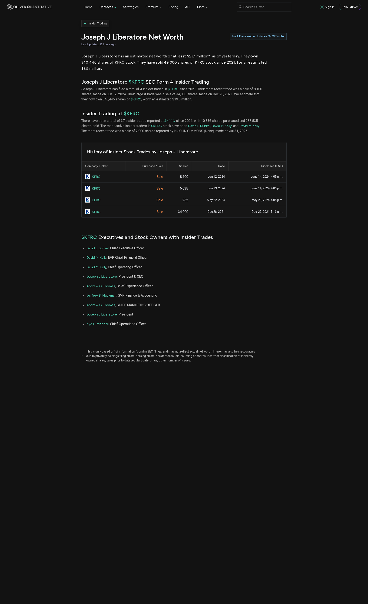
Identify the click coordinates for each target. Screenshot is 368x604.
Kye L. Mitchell (97, 324)
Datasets (106, 7)
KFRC (96, 177)
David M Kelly (222, 126)
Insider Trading (97, 23)
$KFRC (136, 82)
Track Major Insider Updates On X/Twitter (258, 36)
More (201, 7)
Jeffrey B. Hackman (101, 295)
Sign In (330, 7)
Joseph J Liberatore (101, 276)
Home (88, 7)
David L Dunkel (199, 126)
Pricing (173, 7)
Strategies (131, 7)
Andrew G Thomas (100, 286)
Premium (151, 7)
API (187, 7)
